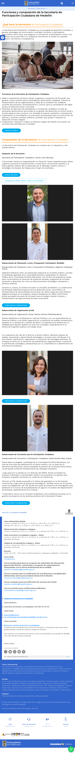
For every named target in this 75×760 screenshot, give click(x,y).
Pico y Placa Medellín (27, 688)
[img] (3, 3)
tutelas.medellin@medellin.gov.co (18, 584)
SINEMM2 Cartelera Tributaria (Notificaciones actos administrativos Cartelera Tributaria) (42, 668)
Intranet (66, 726)
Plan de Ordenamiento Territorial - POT (35, 685)
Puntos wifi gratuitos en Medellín (45, 688)
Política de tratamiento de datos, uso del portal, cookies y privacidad (25, 696)
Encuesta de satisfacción (37, 681)
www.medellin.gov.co (11, 615)
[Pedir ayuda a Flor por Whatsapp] (71, 749)
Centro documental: (8, 666)
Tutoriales (15, 688)
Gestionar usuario (53, 681)
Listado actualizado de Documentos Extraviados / (18, 690)
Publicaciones (39, 673)
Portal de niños (62, 688)
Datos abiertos (66, 690)
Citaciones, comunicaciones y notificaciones (30, 666)
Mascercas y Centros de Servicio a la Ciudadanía (21, 625)
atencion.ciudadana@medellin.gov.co (19, 569)
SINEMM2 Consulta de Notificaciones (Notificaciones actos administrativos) (27, 671)
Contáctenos (9, 559)
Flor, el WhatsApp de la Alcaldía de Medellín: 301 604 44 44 (25, 617)
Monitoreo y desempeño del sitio (31, 683)
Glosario (63, 681)
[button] (57, 3)
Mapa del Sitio (48, 683)
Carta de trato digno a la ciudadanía (47, 690)
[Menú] (6, 3)
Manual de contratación (57, 685)
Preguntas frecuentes (20, 681)
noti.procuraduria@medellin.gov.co (18, 578)
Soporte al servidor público (25, 673)
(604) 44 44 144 (29, 726)
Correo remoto (7, 681)
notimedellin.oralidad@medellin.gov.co (20, 590)
